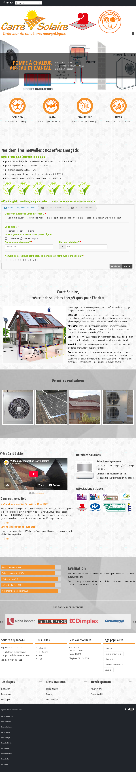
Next (134, 622)
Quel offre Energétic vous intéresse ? (24, 214)
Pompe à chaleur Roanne (6, 722)
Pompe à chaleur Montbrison (6, 727)
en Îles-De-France (13, 238)
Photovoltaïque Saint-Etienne (6, 743)
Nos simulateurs (6, 694)
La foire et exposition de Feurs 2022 (18, 526)
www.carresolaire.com (39, 493)
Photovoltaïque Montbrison (6, 754)
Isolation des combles (35, 218)
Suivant (126, 266)
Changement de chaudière (16, 218)
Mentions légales (52, 699)
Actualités (42, 647)
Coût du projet (6, 699)
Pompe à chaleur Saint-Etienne (7, 716)
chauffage (108, 648)
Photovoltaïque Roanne (5, 748)
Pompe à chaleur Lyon (5, 738)
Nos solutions (5, 688)
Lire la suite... (5, 522)
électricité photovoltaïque (114, 664)
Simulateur (85, 117)
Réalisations (43, 651)
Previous (1, 622)
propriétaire (12, 231)
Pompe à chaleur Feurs (5, 732)
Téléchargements (52, 688)
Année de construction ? (18, 242)
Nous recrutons (96, 688)
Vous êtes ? (11, 227)
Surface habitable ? (69, 242)
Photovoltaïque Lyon (5, 764)
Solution (17, 117)
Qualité (51, 117)
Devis (118, 117)
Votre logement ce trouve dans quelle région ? (29, 234)
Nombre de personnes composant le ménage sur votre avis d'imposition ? (44, 256)
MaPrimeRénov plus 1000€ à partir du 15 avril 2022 (24, 504)
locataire (22, 231)
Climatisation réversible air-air (111, 473)
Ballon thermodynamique (109, 461)
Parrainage (50, 694)
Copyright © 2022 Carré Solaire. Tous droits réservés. (11, 710)
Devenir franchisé (97, 694)
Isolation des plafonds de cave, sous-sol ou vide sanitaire (65, 218)
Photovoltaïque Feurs (5, 759)
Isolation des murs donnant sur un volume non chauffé (104, 218)
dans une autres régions (30, 238)
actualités (108, 669)
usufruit (31, 231)
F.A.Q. (41, 659)
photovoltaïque (110, 659)
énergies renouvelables (113, 653)
